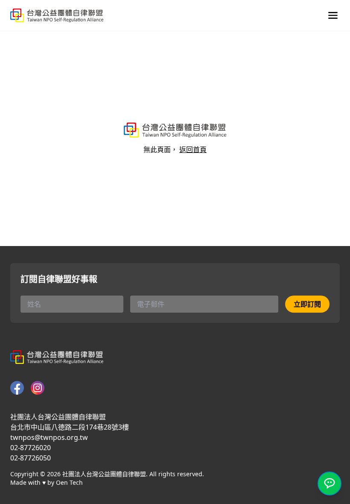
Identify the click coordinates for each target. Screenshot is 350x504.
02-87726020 (30, 447)
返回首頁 (193, 149)
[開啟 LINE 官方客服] (329, 483)
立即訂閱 (307, 304)
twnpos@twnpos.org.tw (49, 437)
